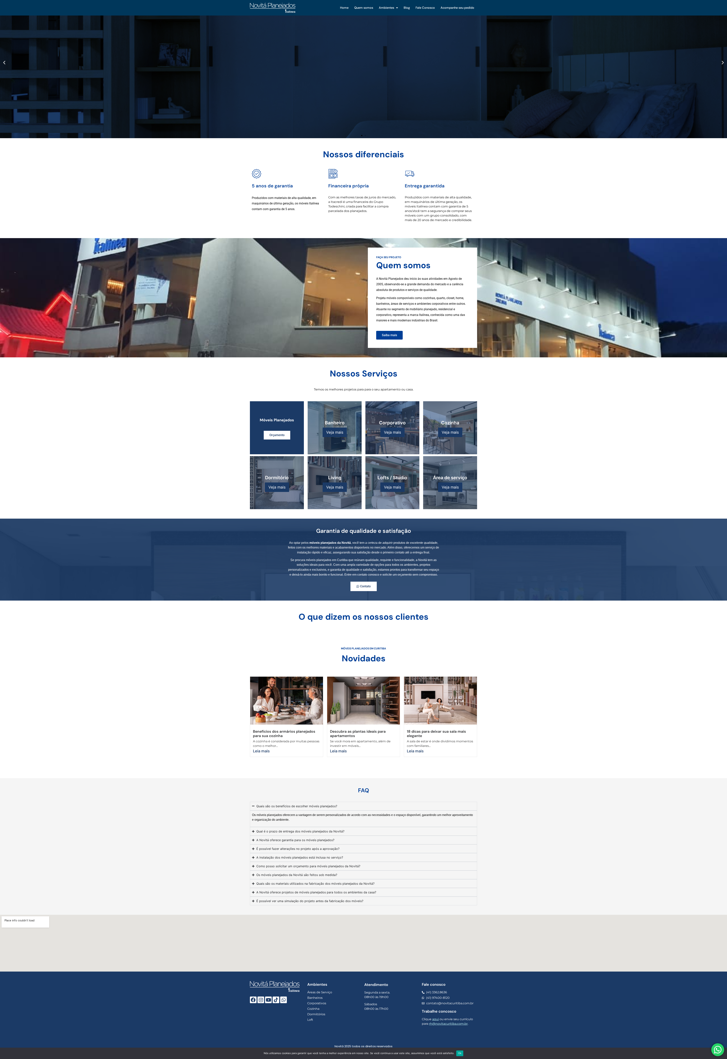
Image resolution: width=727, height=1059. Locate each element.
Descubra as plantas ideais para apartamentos (358, 733)
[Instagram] (260, 1000)
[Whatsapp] (283, 1000)
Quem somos (363, 8)
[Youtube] (268, 1000)
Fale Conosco (425, 8)
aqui (435, 1019)
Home (344, 8)
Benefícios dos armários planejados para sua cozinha (284, 733)
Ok (460, 1053)
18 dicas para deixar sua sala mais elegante (436, 733)
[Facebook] (253, 1000)
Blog (407, 8)
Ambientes (386, 8)
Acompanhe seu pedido (457, 8)
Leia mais (261, 751)
